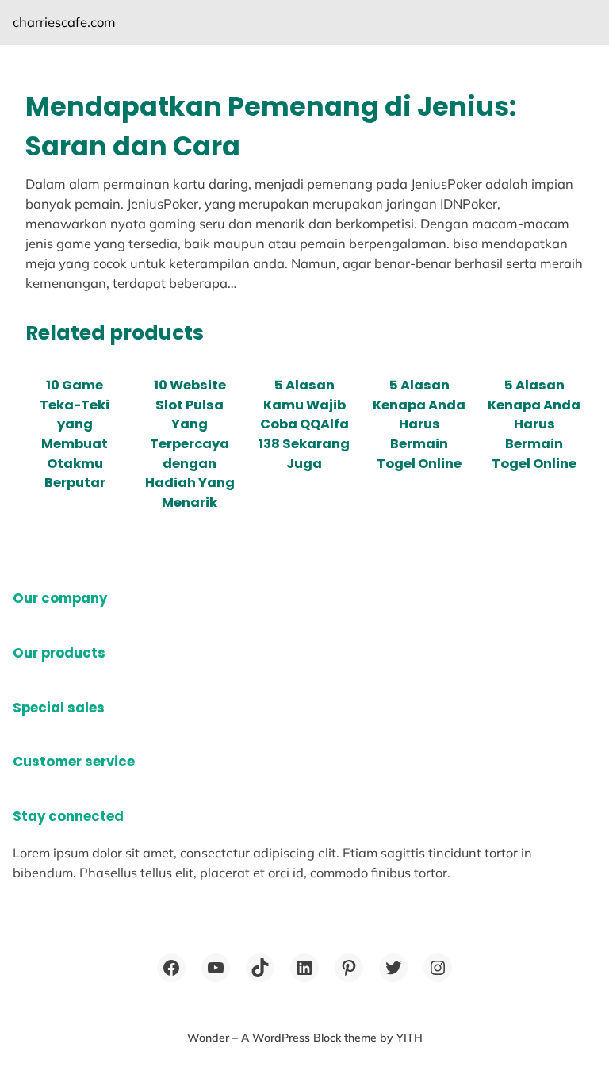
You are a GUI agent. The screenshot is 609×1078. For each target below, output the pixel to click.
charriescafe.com (64, 21)
